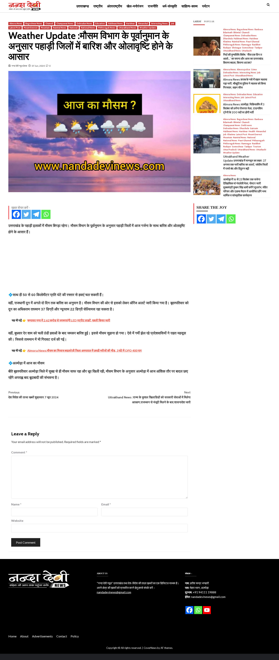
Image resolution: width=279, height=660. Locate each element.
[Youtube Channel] (207, 610)
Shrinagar (236, 48)
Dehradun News (84, 23)
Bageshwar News (33, 23)
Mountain (45, 27)
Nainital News (59, 27)
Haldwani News (115, 23)
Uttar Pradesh (230, 150)
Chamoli (49, 23)
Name (16, 504)
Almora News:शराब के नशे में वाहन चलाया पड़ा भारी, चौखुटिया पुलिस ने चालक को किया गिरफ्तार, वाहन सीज (245, 83)
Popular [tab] (209, 21)
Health (252, 131)
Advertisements (42, 636)
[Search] (268, 5)
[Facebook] (16, 214)
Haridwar (130, 23)
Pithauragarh (258, 141)
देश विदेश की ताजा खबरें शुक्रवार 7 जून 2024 (33, 395)
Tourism (257, 147)
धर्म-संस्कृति (169, 6)
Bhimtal (237, 33)
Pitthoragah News (106, 27)
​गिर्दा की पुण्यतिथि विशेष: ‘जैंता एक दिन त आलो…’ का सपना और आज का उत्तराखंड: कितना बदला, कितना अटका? (243, 58)
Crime (254, 70)
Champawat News (64, 23)
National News (88, 27)
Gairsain (254, 128)
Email (106, 504)
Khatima (227, 42)
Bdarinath (227, 33)
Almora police (243, 70)
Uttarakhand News (127, 27)
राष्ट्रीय (97, 6)
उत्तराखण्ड (82, 6)
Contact (61, 636)
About (24, 636)
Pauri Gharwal (252, 42)
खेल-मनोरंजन (135, 6)
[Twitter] (26, 214)
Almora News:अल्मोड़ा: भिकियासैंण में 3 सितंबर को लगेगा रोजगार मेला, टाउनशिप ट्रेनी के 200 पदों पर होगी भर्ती (243, 108)
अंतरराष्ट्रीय (114, 6)
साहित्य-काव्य (189, 6)
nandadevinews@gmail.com (114, 592)
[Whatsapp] (45, 214)
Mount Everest (31, 27)
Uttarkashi (247, 51)
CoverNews (150, 647)
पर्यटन (206, 6)
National (73, 27)
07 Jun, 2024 (38, 65)
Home (12, 636)
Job (172, 23)
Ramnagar (246, 45)
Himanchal (143, 23)
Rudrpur (227, 48)
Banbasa (259, 29)
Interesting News (159, 23)
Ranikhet (256, 45)
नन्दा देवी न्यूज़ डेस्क (19, 65)
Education (100, 23)
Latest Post (14, 27)
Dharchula (228, 39)
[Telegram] (36, 214)
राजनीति (153, 6)
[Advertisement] (99, 263)
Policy (75, 636)
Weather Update (148, 27)
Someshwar (248, 48)
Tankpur (258, 48)
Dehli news (246, 125)
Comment (19, 452)
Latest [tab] (197, 21)
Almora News (15, 23)
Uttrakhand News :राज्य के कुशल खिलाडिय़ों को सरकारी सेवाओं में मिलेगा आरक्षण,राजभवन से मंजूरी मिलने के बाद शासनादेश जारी (149, 397)
